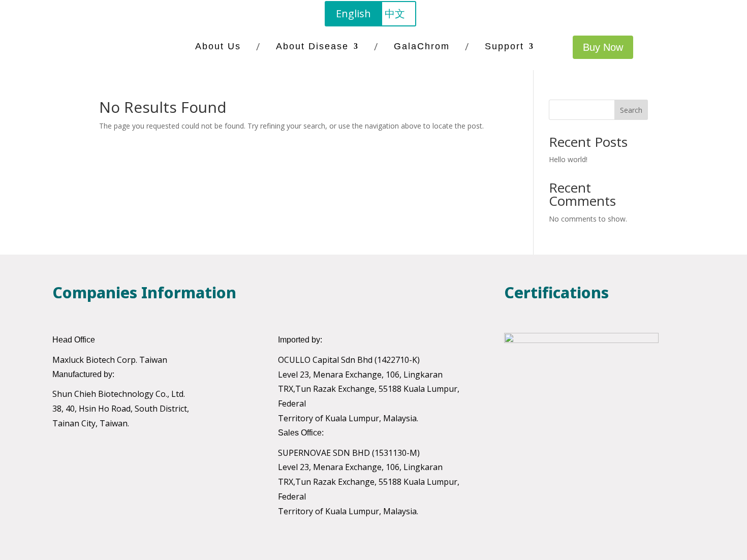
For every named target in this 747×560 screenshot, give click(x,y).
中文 (395, 13)
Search (631, 110)
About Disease (312, 46)
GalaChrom (422, 46)
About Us (218, 46)
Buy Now (603, 47)
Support (504, 46)
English (353, 13)
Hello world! (568, 159)
